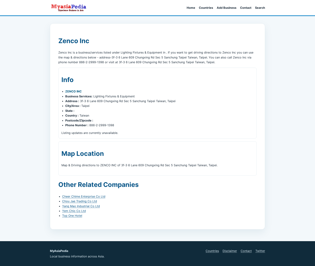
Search (260, 8)
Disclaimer (230, 251)
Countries (206, 8)
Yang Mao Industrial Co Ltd (81, 206)
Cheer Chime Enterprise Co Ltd (83, 196)
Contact (245, 8)
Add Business (226, 8)
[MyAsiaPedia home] (70, 8)
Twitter (260, 251)
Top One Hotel (72, 215)
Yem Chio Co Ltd (74, 211)
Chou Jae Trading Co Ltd (79, 201)
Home (191, 8)
